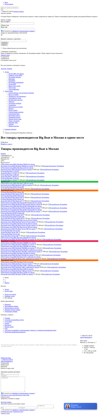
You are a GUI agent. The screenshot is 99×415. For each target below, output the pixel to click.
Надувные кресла (14, 115)
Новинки (8, 304)
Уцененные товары (11, 311)
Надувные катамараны (16, 82)
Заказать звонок (18, 11)
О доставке (8, 321)
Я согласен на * (19, 393)
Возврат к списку (6, 144)
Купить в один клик (22, 395)
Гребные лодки (10, 296)
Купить (48, 169)
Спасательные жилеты (16, 112)
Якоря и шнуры (14, 126)
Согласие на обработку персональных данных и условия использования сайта (30, 330)
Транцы (11, 124)
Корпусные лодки (14, 86)
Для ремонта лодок (15, 98)
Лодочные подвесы (15, 103)
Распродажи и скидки (12, 308)
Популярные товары (11, 306)
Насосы (11, 108)
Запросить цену (18, 411)
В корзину (53, 166)
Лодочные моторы (15, 77)
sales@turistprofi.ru (86, 337)
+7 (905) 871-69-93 (7, 11)
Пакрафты (12, 80)
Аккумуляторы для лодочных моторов (21, 93)
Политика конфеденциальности (15, 332)
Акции (7, 323)
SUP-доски (12, 87)
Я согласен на (19, 31)
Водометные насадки (16, 100)
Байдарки (12, 79)
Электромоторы (14, 89)
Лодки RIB (12, 84)
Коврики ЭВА (13, 122)
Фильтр (3, 153)
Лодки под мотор (10, 294)
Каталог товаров (6, 68)
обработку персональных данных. (23, 31)
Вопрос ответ (9, 327)
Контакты (8, 325)
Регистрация (9, 4)
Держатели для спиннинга (17, 96)
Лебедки (11, 101)
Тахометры (12, 105)
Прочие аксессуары (15, 119)
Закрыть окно (5, 55)
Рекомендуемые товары (12, 310)
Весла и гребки (14, 94)
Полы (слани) (13, 110)
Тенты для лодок (14, 121)
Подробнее (60, 166)
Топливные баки (14, 114)
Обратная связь (6, 358)
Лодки (7, 72)
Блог (6, 328)
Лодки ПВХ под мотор (16, 73)
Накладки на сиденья (16, 107)
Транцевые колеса (14, 117)
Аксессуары (9, 91)
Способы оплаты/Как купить (14, 320)
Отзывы (7, 318)
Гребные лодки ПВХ (15, 75)
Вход (6, 2)
